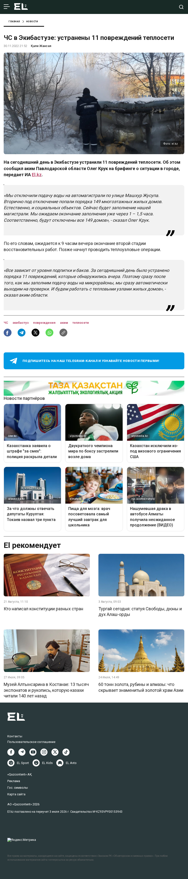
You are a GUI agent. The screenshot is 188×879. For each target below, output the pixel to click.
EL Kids (47, 763)
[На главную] (21, 7)
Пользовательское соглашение (31, 742)
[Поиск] (181, 7)
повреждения (44, 322)
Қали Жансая (41, 46)
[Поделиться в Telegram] (21, 332)
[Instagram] (43, 752)
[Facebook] (10, 752)
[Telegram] (21, 752)
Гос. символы (17, 787)
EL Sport (23, 763)
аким (64, 322)
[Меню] (7, 6)
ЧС (6, 322)
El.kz (37, 174)
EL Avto (71, 763)
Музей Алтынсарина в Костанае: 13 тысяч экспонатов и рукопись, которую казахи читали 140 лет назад (46, 690)
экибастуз (20, 322)
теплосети (80, 322)
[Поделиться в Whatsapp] (49, 332)
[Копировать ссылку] (63, 332)
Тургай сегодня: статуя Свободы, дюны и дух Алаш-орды (140, 611)
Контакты (14, 736)
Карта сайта (16, 794)
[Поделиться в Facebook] (8, 332)
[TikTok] (66, 752)
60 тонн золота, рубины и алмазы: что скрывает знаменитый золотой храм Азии (140, 687)
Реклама (13, 781)
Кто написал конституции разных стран (43, 608)
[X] (55, 752)
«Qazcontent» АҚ (19, 774)
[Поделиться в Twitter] (35, 332)
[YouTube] (32, 752)
